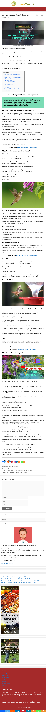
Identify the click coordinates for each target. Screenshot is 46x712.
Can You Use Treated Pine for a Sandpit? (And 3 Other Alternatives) (18, 577)
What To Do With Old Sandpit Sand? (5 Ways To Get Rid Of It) (16, 578)
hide (10, 72)
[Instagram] (15, 462)
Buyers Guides (6, 683)
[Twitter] (5, 462)
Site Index (4, 685)
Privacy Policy (5, 677)
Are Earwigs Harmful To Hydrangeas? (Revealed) (15, 472)
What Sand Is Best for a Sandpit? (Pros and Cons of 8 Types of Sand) (18, 582)
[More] (24, 462)
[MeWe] (17, 462)
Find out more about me (7, 563)
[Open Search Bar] (44, 9)
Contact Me (5, 675)
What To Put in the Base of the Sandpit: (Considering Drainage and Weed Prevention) (22, 580)
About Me (4, 673)
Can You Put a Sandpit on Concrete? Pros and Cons (14, 575)
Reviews (4, 681)
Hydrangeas (15, 466)
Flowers (9, 466)
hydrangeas (6, 468)
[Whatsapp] (22, 462)
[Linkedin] (10, 462)
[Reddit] (8, 462)
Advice (5, 466)
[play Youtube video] (23, 367)
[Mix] (19, 462)
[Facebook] (3, 462)
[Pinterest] (12, 462)
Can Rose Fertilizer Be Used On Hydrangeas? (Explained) (17, 470)
